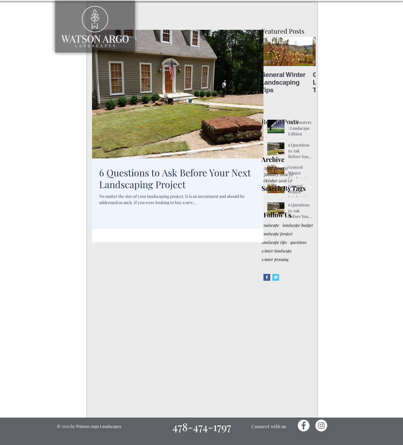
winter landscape (277, 250)
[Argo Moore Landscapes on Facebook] (266, 277)
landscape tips (274, 242)
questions (298, 242)
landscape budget (298, 225)
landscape (270, 225)
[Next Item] (306, 51)
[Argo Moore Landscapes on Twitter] (275, 277)
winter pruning (275, 259)
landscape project (277, 233)
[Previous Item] (273, 51)
